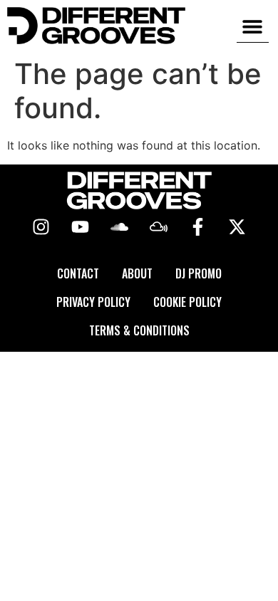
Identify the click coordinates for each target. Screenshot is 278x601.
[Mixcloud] (159, 227)
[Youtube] (80, 227)
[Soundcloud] (120, 227)
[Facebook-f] (198, 227)
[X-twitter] (237, 227)
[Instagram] (41, 227)
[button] (253, 26)
